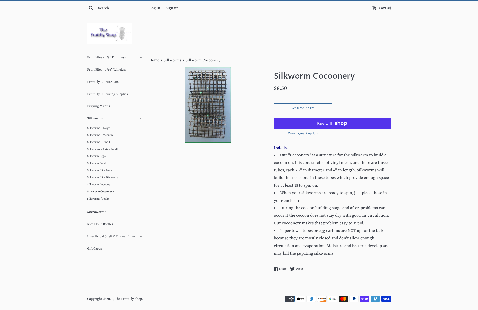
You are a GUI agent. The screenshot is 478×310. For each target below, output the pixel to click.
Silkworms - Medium (100, 135)
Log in (154, 8)
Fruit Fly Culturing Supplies (114, 94)
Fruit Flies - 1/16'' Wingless (114, 70)
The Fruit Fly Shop (128, 299)
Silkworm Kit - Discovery (102, 177)
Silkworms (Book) (98, 198)
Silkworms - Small (98, 142)
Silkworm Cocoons (98, 184)
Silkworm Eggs (96, 156)
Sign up (172, 8)
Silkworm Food (96, 163)
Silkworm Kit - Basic (99, 170)
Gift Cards (94, 249)
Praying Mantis (114, 106)
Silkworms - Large (98, 128)
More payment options (303, 133)
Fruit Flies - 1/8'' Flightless (114, 57)
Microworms (96, 212)
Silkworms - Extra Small (102, 149)
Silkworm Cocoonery (100, 191)
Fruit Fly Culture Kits (114, 82)
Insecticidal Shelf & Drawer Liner (114, 236)
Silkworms (114, 118)
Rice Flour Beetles (114, 224)
